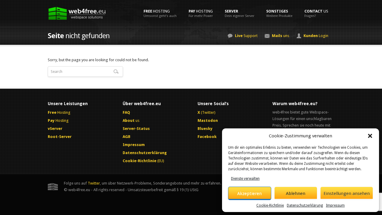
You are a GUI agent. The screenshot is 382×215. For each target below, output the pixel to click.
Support (246, 35)
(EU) (143, 161)
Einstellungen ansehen (347, 193)
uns (280, 35)
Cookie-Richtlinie (270, 205)
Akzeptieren (249, 193)
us (316, 13)
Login (316, 35)
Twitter (94, 183)
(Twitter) (206, 112)
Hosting (160, 13)
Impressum (335, 205)
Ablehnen (295, 193)
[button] (370, 136)
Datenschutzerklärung (305, 205)
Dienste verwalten (245, 178)
